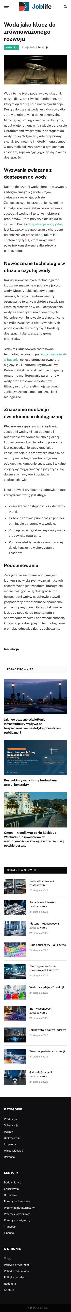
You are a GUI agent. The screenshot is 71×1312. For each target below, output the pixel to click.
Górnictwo (10, 1195)
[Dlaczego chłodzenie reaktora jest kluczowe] (15, 971)
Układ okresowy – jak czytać (47, 944)
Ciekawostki (12, 1138)
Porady (8, 1131)
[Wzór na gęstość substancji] (15, 1056)
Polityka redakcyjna (16, 1271)
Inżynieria (10, 1144)
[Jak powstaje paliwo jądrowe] (15, 1035)
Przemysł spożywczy (17, 1220)
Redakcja (43, 47)
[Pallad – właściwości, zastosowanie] (15, 907)
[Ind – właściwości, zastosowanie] (15, 1013)
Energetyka (11, 1188)
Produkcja (10, 1119)
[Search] (65, 6)
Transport (10, 1226)
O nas (7, 1258)
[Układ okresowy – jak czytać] (15, 949)
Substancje (11, 1125)
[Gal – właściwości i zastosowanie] (15, 1077)
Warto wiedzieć (13, 1150)
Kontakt (9, 1290)
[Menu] (6, 6)
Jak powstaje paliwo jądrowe (47, 1029)
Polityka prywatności (17, 1264)
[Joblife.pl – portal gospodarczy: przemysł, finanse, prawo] (35, 6)
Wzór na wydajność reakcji (46, 987)
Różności (11, 47)
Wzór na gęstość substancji (47, 1051)
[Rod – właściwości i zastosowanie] (15, 886)
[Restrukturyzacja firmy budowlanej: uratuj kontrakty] (35, 757)
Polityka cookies (14, 1277)
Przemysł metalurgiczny (19, 1207)
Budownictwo (12, 1182)
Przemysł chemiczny (17, 1201)
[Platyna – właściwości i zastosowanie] (15, 928)
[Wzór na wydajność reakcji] (15, 992)
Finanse (9, 1232)
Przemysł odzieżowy (17, 1214)
